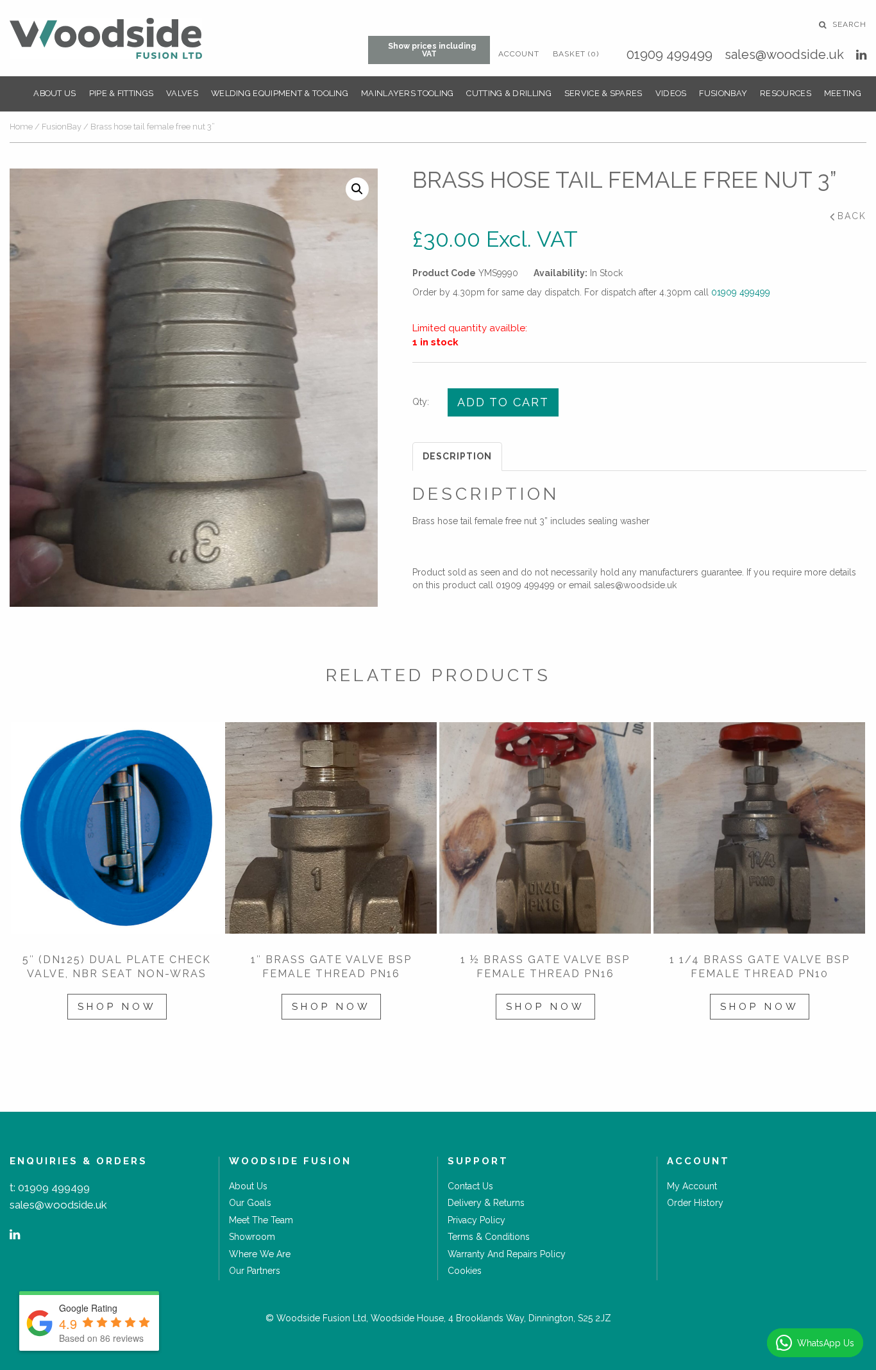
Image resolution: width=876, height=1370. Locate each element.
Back (852, 216)
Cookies (465, 1271)
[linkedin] (861, 55)
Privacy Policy (476, 1220)
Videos (671, 93)
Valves (182, 93)
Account (518, 53)
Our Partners (254, 1271)
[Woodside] (106, 38)
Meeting (842, 93)
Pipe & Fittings (121, 93)
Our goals (250, 1203)
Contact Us (470, 1186)
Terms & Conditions (489, 1237)
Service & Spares (603, 93)
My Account (692, 1186)
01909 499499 (669, 54)
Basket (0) (576, 53)
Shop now (117, 1006)
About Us (54, 93)
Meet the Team (261, 1220)
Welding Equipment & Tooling (279, 93)
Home (21, 126)
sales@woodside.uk (784, 54)
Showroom (252, 1237)
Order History (695, 1203)
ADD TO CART (503, 402)
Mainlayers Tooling (407, 93)
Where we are (260, 1254)
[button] (357, 189)
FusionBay (723, 93)
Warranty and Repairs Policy (507, 1254)
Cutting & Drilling (508, 93)
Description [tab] (457, 456)
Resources (785, 93)
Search (848, 24)
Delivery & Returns (486, 1203)
